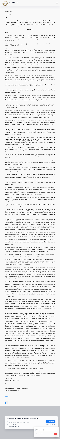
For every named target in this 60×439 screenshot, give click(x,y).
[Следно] (52, 434)
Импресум (48, 424)
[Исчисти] (55, 434)
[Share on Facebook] (6, 402)
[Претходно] (48, 434)
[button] (57, 3)
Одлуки (7, 396)
